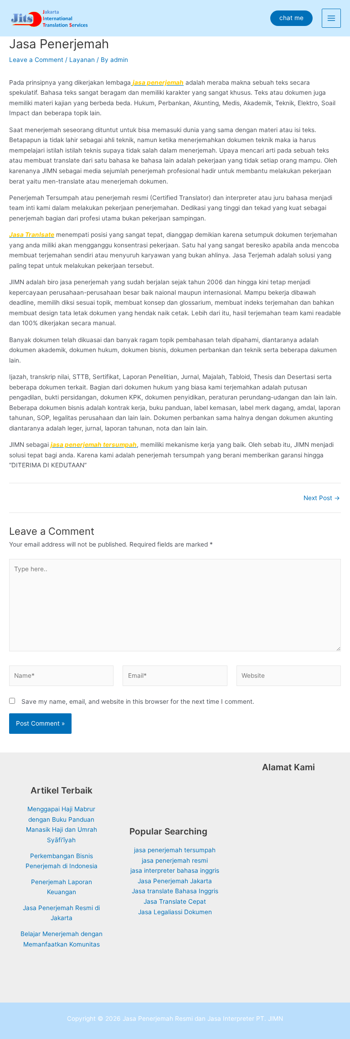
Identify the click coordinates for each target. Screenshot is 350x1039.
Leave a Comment (36, 59)
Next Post (322, 498)
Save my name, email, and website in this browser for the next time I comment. (137, 701)
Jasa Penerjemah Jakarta (175, 881)
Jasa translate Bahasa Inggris (175, 891)
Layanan (82, 59)
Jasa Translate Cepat (175, 901)
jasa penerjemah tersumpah (175, 850)
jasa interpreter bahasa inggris (174, 870)
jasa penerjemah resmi (175, 860)
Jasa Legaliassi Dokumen (175, 912)
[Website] (289, 677)
